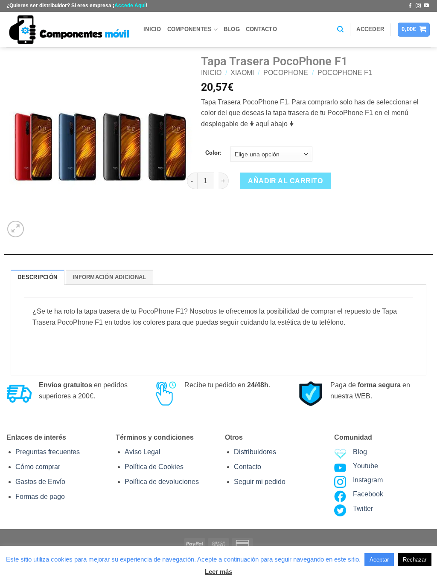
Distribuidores (255, 451)
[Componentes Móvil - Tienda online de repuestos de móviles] (68, 30)
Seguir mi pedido (260, 481)
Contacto (261, 29)
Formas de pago (40, 496)
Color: (213, 153)
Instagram (368, 480)
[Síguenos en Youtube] (426, 6)
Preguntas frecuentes (47, 451)
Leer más (218, 571)
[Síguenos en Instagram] (418, 6)
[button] (370, 29)
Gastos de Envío (40, 481)
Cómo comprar (37, 466)
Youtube (365, 466)
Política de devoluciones (162, 481)
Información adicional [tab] (109, 277)
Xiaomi (242, 72)
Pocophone (285, 72)
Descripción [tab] (37, 277)
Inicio (152, 29)
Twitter (363, 508)
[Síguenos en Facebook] (410, 6)
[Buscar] (340, 29)
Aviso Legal (142, 451)
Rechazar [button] (414, 559)
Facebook (368, 494)
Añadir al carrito (285, 180)
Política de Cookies (154, 466)
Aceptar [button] (379, 559)
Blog (232, 29)
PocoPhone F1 (345, 72)
